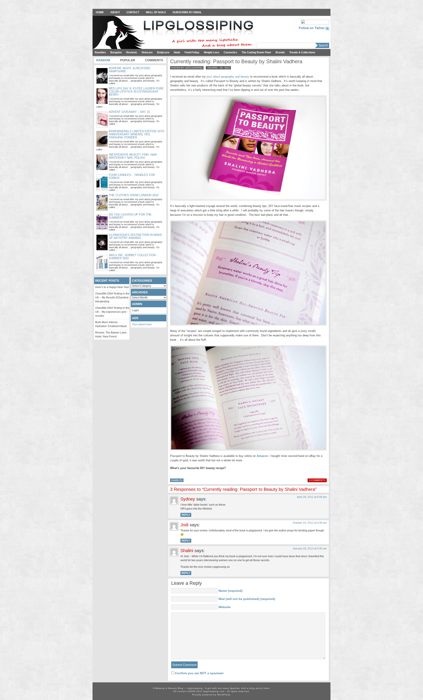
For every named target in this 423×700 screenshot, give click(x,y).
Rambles (100, 52)
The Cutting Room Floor (256, 52)
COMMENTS (154, 60)
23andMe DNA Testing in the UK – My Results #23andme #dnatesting (112, 297)
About (115, 12)
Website (225, 607)
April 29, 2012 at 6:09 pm (312, 497)
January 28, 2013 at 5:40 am (310, 548)
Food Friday (192, 52)
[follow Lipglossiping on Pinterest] (315, 21)
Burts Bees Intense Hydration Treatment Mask (111, 324)
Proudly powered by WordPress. (211, 694)
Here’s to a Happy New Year (112, 287)
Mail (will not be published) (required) (247, 599)
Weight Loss (211, 52)
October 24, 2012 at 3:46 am (310, 522)
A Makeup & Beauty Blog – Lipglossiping (174, 33)
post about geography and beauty (228, 76)
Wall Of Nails (156, 12)
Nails (177, 52)
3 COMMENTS (317, 480)
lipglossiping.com (213, 691)
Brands (280, 52)
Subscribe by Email (187, 12)
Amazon (262, 456)
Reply (186, 514)
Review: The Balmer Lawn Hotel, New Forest (111, 334)
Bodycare (163, 52)
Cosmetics (230, 52)
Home (100, 12)
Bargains (116, 52)
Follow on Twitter (312, 28)
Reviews (131, 52)
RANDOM (103, 60)
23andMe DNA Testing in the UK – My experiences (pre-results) (112, 311)
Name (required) (231, 590)
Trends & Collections (302, 52)
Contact (132, 12)
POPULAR (127, 60)
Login (135, 310)
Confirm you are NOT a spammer (199, 673)
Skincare (147, 52)
